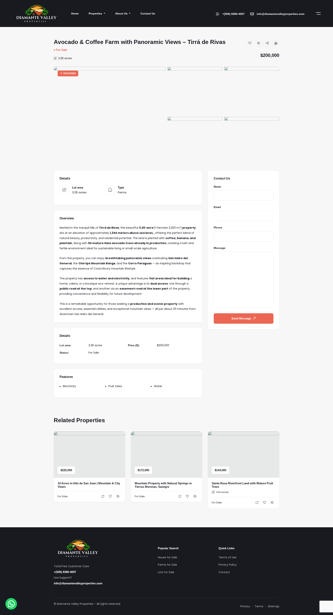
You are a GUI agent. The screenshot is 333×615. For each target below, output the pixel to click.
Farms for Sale (167, 565)
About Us (121, 13)
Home (75, 13)
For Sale (61, 49)
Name (217, 186)
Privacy (245, 606)
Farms (122, 192)
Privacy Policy (228, 565)
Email (217, 207)
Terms (259, 606)
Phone (218, 227)
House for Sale (167, 557)
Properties (96, 13)
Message (219, 247)
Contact (224, 572)
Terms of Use (227, 557)
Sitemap (273, 606)
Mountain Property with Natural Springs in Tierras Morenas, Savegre (163, 485)
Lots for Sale (166, 572)
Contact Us (147, 13)
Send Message (241, 318)
